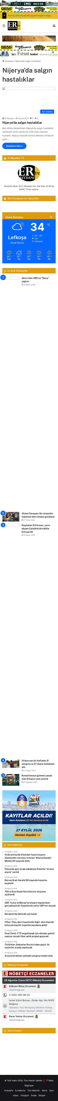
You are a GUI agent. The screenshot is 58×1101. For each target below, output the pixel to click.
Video (15, 1095)
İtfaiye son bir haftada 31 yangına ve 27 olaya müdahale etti (38, 763)
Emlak (34, 1095)
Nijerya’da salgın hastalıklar (22, 123)
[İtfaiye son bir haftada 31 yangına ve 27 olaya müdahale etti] (10, 763)
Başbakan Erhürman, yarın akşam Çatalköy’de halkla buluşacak (36, 528)
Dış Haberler (34, 1090)
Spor (51, 1090)
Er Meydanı (9, 118)
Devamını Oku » (14, 146)
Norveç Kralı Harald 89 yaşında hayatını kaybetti (31, 15)
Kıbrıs (44, 1090)
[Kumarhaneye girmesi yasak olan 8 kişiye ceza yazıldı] (10, 780)
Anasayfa (9, 61)
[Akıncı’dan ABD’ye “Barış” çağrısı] (10, 393)
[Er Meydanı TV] (14, 25)
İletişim (42, 1095)
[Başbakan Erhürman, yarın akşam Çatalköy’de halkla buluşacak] (10, 640)
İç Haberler (20, 1090)
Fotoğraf (25, 1095)
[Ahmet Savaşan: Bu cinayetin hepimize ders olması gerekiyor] (10, 517)
